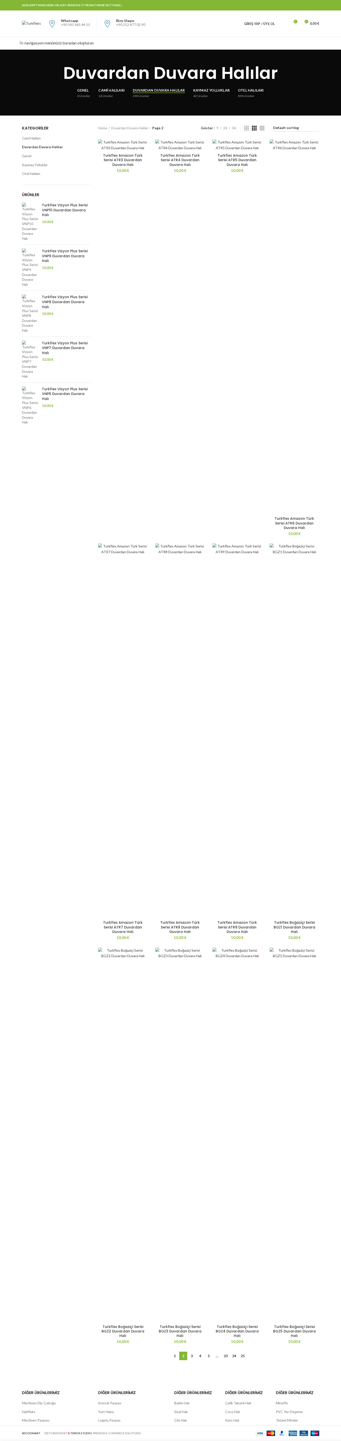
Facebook (279, 5)
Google (291, 5)
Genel (26, 156)
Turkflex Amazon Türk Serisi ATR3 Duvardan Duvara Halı (123, 160)
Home (102, 128)
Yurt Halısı (106, 1412)
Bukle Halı (181, 1403)
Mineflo (282, 1403)
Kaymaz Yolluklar (35, 165)
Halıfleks (28, 1412)
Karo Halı (232, 1420)
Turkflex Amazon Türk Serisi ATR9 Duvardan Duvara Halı (237, 927)
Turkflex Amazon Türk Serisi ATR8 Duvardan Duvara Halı (180, 927)
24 (234, 1356)
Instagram (304, 5)
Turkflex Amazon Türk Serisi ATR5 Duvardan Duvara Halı (237, 160)
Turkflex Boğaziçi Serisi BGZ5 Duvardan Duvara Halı (294, 1331)
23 (226, 1356)
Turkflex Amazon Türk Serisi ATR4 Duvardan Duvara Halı (180, 160)
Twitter (285, 5)
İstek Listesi (295, 21)
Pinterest (316, 5)
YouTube (310, 5)
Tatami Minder (287, 1420)
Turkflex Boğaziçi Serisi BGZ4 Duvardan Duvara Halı (237, 1331)
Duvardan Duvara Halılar (129, 128)
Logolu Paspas (109, 1420)
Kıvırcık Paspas (109, 1403)
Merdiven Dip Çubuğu (39, 1403)
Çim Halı (180, 1420)
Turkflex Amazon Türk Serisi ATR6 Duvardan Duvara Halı (294, 523)
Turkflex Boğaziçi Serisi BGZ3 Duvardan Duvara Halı (180, 1331)
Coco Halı (232, 1412)
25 (243, 1356)
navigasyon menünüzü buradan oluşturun (59, 42)
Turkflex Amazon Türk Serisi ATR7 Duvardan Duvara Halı (123, 927)
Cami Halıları (31, 138)
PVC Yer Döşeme (289, 1412)
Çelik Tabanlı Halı (238, 1403)
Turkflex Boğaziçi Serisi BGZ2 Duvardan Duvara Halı (123, 1331)
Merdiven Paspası (35, 1420)
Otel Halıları (31, 173)
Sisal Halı (181, 1412)
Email (297, 5)
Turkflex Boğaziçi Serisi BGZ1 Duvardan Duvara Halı (294, 927)
